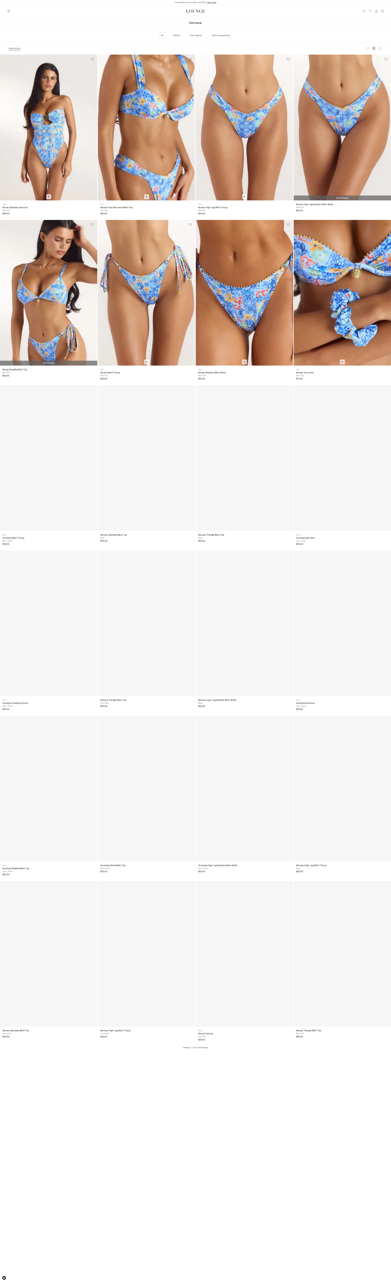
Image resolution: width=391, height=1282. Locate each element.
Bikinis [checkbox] (177, 35)
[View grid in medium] (373, 48)
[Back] (4, 129)
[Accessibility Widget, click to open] (4, 1278)
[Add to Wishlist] (92, 59)
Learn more (211, 2)
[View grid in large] (367, 48)
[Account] (376, 11)
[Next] (93, 129)
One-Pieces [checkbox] (196, 35)
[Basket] (382, 11)
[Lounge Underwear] (195, 11)
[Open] (8, 11)
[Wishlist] (370, 11)
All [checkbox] (162, 35)
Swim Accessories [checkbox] (221, 35)
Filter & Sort (14, 48)
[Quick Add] (48, 196)
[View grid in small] (380, 48)
